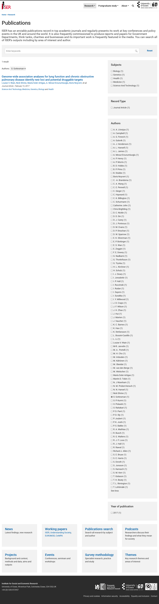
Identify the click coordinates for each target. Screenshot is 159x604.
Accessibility (124, 596)
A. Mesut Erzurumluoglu (57, 83)
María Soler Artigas (36, 83)
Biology (41, 89)
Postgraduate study (107, 6)
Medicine (26, 89)
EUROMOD (50, 535)
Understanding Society (60, 532)
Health (51, 89)
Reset (149, 50)
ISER (47, 532)
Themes (130, 555)
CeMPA (59, 535)
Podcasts (131, 529)
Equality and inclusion (140, 596)
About (124, 6)
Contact (154, 596)
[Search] (133, 6)
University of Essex (147, 6)
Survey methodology (99, 555)
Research (89, 6)
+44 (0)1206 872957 (10, 590)
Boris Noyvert (75, 83)
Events (49, 555)
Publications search (99, 529)
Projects (11, 555)
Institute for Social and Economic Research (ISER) (6, 6)
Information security (109, 596)
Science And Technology (11, 89)
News (9, 529)
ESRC (107, 586)
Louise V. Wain (8, 83)
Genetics (34, 89)
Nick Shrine (21, 83)
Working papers (56, 529)
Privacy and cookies (91, 596)
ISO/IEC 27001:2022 (151, 586)
